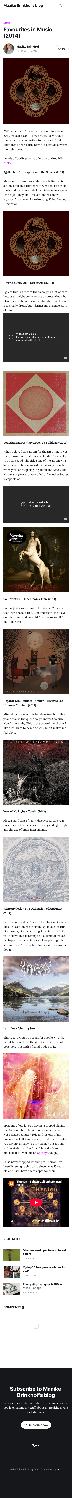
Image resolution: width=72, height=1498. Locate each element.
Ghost (60, 1469)
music (6, 23)
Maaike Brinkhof (27, 46)
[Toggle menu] (66, 5)
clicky (7, 163)
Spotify (42, 1153)
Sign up (36, 1445)
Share (61, 48)
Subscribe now (38, 1425)
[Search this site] (60, 5)
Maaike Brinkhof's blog (23, 5)
